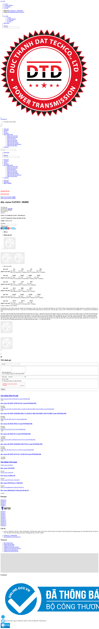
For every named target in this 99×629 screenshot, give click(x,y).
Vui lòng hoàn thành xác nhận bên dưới (11, 381)
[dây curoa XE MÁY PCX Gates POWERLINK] (13, 429)
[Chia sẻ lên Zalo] (15, 228)
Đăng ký (6, 26)
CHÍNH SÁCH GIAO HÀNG (11, 547)
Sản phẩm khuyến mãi (9, 396)
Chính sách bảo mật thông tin (14, 144)
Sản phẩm (6, 133)
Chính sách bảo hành (12, 140)
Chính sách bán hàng (12, 145)
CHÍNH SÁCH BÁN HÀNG (11, 551)
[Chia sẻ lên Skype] (13, 228)
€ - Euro (6, 4)
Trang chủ (6, 129)
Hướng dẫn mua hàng (12, 137)
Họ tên (3, 364)
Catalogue (6, 147)
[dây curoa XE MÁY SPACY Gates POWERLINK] (14, 419)
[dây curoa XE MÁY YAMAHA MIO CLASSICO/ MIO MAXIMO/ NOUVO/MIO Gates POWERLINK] (27, 409)
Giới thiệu (6, 130)
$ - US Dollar (7, 6)
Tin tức (5, 131)
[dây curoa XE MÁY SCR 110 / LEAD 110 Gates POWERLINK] (17, 449)
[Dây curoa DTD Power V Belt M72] (10, 480)
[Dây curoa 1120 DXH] (7, 465)
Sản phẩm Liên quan (9, 462)
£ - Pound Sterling (8, 5)
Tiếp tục (3, 389)
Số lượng (3, 223)
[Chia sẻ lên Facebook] (2, 228)
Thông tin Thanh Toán (12, 136)
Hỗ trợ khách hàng (8, 134)
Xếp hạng (4, 376)
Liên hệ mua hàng (11, 138)
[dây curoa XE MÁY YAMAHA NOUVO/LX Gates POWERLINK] (18, 439)
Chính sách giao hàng (12, 141)
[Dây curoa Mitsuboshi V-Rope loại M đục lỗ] (12, 487)
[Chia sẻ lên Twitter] (4, 228)
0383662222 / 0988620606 (16, 10)
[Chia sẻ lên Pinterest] (8, 228)
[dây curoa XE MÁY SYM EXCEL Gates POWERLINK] (15, 399)
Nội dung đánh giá (6, 372)
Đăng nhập (6, 23)
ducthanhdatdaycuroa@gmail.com (16, 12)
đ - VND (6, 8)
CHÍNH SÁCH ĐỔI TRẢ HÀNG (12, 548)
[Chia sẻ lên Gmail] (11, 228)
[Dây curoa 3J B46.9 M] (7, 472)
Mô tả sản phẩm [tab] (8, 266)
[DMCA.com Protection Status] (5, 627)
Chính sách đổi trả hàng (12, 142)
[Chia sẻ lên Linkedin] (6, 228)
